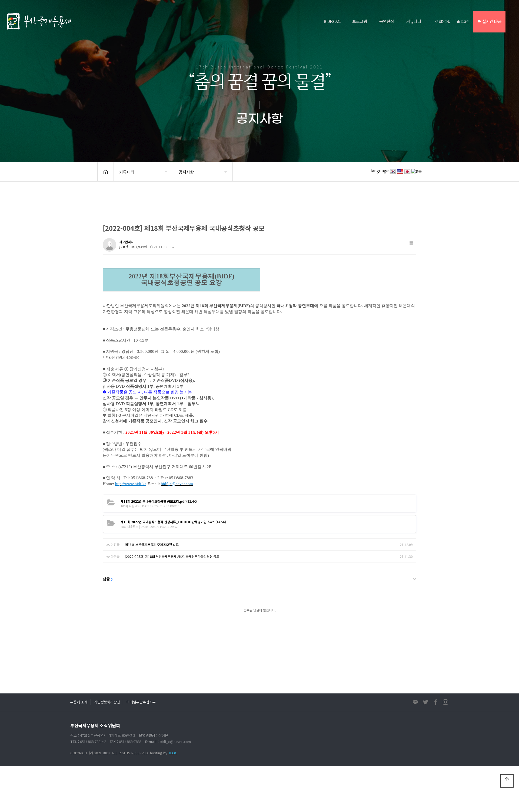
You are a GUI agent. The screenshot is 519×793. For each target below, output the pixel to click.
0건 (125, 246)
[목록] (411, 243)
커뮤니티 (413, 21)
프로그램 (359, 21)
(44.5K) (173, 521)
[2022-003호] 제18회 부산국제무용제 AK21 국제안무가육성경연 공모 (172, 556)
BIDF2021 (332, 21)
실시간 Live (491, 21)
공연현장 (386, 21)
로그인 (464, 21)
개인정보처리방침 (107, 702)
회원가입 (444, 21)
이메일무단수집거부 (141, 702)
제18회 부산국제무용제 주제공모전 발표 (152, 544)
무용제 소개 (79, 702)
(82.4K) (159, 501)
